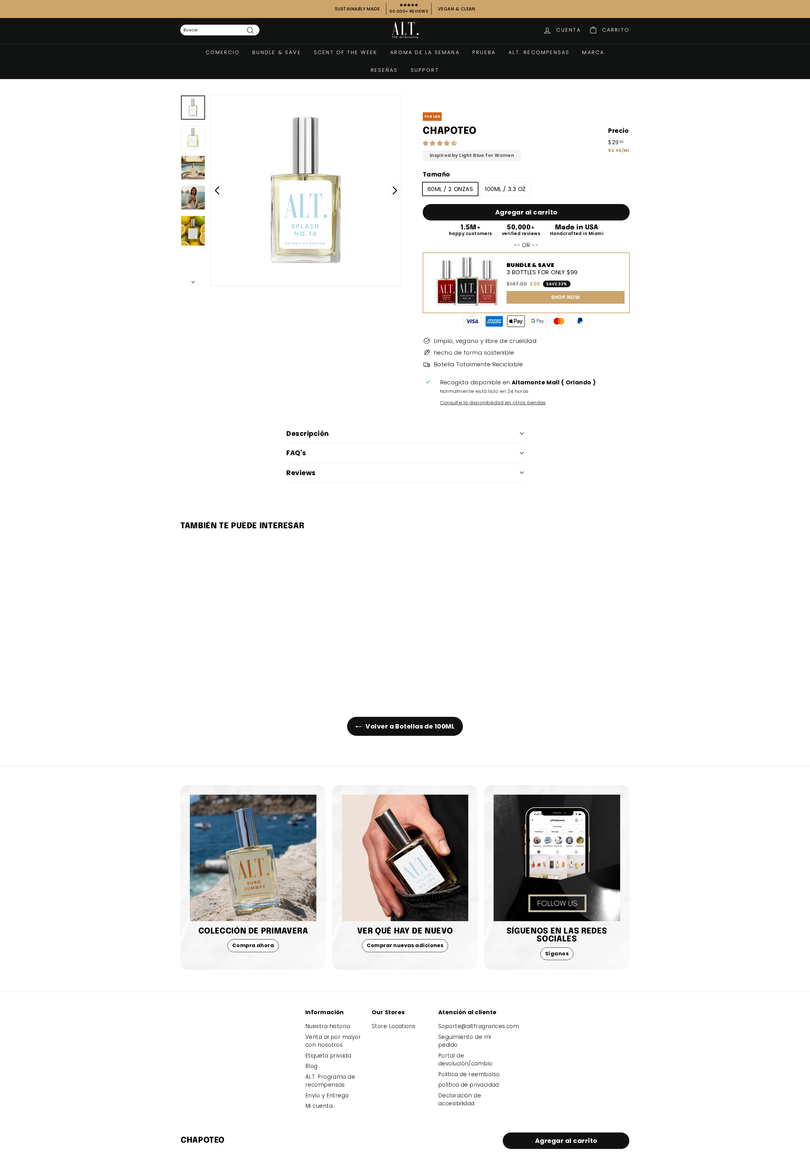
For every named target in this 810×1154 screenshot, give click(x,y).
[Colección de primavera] (253, 858)
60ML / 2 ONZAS (450, 189)
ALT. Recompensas (539, 52)
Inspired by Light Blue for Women (472, 155)
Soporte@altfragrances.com (478, 1026)
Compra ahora (253, 945)
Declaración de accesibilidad (459, 1099)
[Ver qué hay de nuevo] (405, 858)
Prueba (484, 52)
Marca (593, 52)
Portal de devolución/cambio (465, 1060)
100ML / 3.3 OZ (505, 189)
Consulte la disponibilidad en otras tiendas (493, 403)
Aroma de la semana (425, 52)
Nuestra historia (327, 1026)
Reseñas (384, 70)
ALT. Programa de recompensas (330, 1081)
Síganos (557, 953)
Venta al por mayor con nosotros (333, 1041)
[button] (441, 143)
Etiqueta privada (328, 1055)
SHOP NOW (565, 297)
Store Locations (394, 1026)
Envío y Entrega (327, 1095)
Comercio (223, 52)
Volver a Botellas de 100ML (409, 726)
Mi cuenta (319, 1106)
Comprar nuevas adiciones (405, 945)
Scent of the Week (345, 52)
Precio (618, 131)
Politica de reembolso (469, 1074)
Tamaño (436, 174)
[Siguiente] (193, 280)
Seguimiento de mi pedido (464, 1041)
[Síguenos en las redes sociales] (557, 858)
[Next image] (395, 190)
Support (425, 70)
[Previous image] (217, 190)
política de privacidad (468, 1085)
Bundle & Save (276, 52)
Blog (311, 1066)
